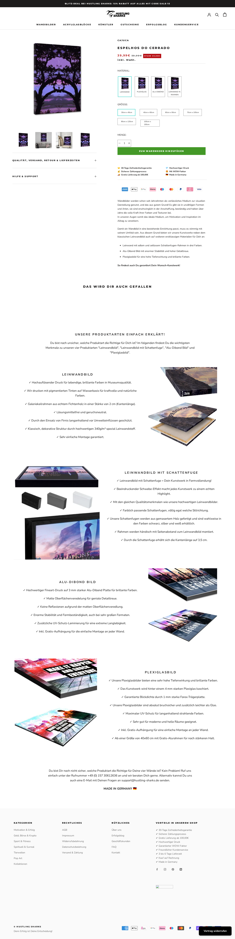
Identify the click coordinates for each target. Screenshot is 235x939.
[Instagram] (165, 869)
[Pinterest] (173, 869)
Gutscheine (130, 24)
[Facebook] (157, 869)
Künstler (105, 24)
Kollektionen (20, 864)
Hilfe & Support (25, 176)
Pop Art (18, 858)
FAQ (114, 847)
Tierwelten (19, 852)
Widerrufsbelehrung (73, 841)
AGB (64, 830)
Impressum (68, 835)
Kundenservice (186, 24)
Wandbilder (46, 24)
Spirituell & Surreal (24, 847)
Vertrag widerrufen (215, 931)
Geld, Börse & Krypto (25, 835)
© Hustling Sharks (27, 926)
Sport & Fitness (22, 841)
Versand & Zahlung (72, 852)
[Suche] (217, 14)
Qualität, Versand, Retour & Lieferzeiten (46, 160)
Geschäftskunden (121, 841)
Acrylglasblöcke (77, 24)
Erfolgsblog (156, 24)
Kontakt (116, 852)
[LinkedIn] (181, 869)
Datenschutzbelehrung (74, 847)
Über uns (116, 830)
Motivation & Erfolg (24, 830)
